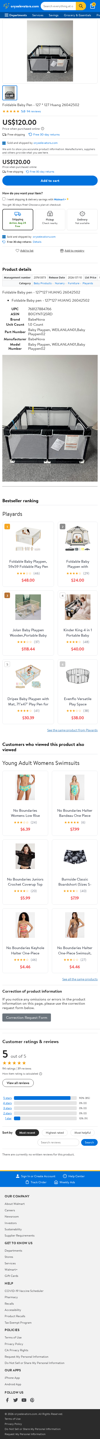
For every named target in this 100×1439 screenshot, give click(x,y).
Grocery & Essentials (77, 15)
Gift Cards (11, 1276)
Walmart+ (11, 1269)
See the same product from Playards (72, 730)
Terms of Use (13, 1337)
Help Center (76, 1176)
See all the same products (80, 979)
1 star (8, 1118)
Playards (88, 283)
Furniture (73, 283)
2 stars (7, 1113)
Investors (11, 1223)
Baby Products (43, 283)
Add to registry (74, 250)
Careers (10, 1210)
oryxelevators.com (45, 143)
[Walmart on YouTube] (24, 1400)
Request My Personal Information (26, 1356)
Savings (53, 15)
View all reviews (18, 1083)
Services (37, 15)
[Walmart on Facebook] (7, 1400)
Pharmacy (11, 1297)
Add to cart (50, 180)
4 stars (7, 1103)
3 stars (7, 1108)
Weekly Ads (67, 1182)
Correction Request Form (26, 1017)
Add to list (26, 250)
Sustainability (13, 1229)
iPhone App (12, 1378)
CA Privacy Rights (16, 1350)
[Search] (81, 6)
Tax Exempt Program (18, 1322)
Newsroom (12, 1216)
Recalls (9, 1303)
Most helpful (82, 1132)
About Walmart (15, 1204)
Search (89, 1142)
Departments (18, 15)
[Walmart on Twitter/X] (15, 1400)
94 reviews (34, 111)
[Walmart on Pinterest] (32, 1400)
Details (37, 241)
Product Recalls (15, 1316)
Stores (9, 1257)
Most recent (27, 1132)
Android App (13, 1384)
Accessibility (13, 1310)
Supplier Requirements (19, 1235)
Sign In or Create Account (38, 1176)
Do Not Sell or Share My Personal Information (34, 1363)
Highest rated (55, 1132)
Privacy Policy (14, 1344)
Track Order (39, 1182)
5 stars (7, 1098)
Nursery (60, 283)
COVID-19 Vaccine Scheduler (24, 1291)
